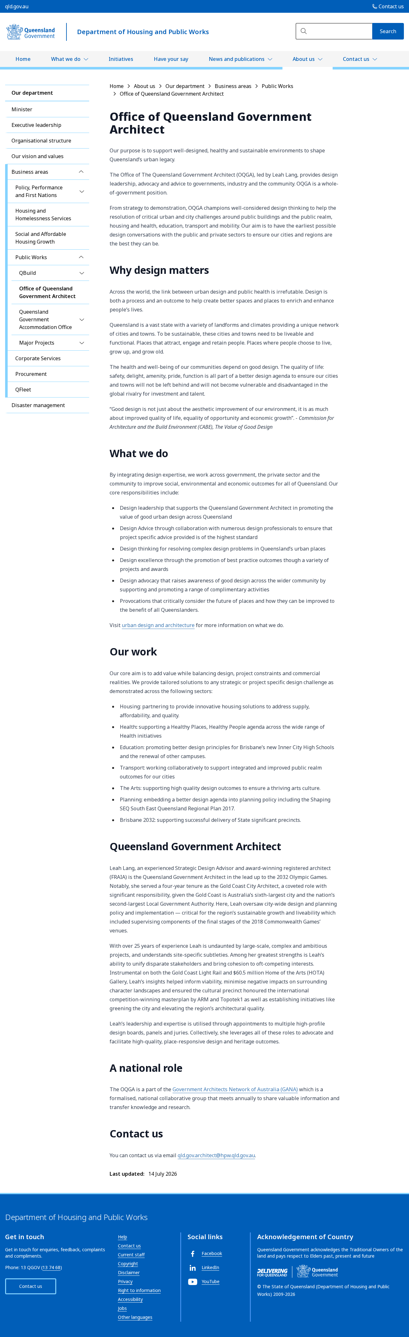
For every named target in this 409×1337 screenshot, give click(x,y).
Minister (22, 109)
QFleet (23, 389)
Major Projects (36, 342)
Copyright (128, 1263)
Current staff (131, 1255)
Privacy (125, 1281)
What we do (66, 58)
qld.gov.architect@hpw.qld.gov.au (216, 1155)
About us (304, 58)
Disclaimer (129, 1272)
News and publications (237, 58)
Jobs (122, 1308)
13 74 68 (51, 1267)
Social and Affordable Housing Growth (40, 237)
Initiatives (121, 58)
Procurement (31, 373)
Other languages (135, 1317)
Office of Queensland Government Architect (47, 292)
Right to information (139, 1290)
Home (23, 58)
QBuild (27, 272)
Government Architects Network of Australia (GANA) (235, 1089)
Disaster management (38, 405)
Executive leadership (36, 124)
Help (122, 1237)
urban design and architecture (158, 625)
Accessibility (130, 1299)
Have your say (171, 58)
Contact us (356, 58)
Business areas (30, 171)
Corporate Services (38, 358)
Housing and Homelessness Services (43, 214)
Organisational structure (41, 140)
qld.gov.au (16, 6)
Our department (32, 92)
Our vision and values (38, 156)
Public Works (31, 257)
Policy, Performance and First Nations (39, 191)
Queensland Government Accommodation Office (45, 319)
